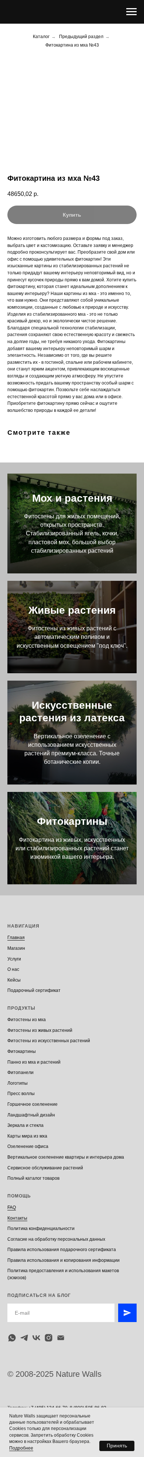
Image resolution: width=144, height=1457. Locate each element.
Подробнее (21, 1448)
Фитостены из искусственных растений (48, 1040)
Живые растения (72, 610)
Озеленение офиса (27, 1146)
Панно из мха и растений (34, 1062)
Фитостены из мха (26, 1019)
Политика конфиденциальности (41, 1228)
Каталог (41, 36)
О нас (13, 969)
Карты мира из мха (27, 1136)
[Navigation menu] (131, 12)
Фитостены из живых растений (39, 1030)
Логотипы (17, 1083)
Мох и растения (72, 498)
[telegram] (24, 1337)
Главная (16, 937)
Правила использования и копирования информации (63, 1260)
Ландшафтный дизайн (31, 1115)
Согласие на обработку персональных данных (56, 1239)
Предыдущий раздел (81, 36)
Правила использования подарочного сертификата (61, 1249)
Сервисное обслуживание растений (45, 1167)
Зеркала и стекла (25, 1125)
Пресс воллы (21, 1093)
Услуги (14, 959)
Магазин (16, 948)
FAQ (11, 1207)
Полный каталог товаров (33, 1178)
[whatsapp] (12, 1337)
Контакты (17, 1218)
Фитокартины (72, 821)
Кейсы (14, 980)
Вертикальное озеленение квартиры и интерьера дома (65, 1157)
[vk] (36, 1337)
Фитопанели (20, 1072)
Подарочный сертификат (34, 990)
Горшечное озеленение (32, 1104)
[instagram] (48, 1337)
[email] (60, 1337)
